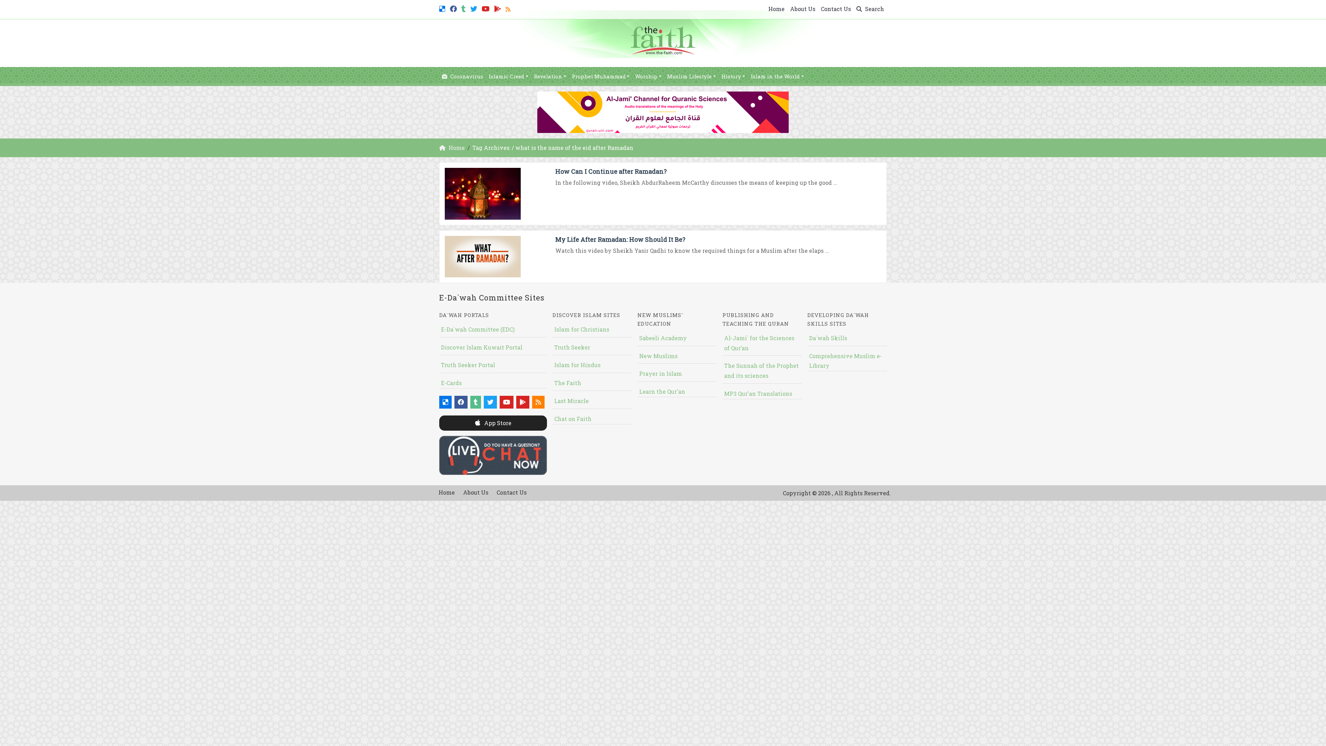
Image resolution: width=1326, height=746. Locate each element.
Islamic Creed (506, 76)
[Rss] (509, 8)
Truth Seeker (572, 347)
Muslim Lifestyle (689, 76)
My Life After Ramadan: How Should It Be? (620, 239)
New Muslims (658, 356)
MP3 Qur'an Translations (758, 393)
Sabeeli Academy (663, 338)
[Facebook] (454, 8)
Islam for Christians (581, 329)
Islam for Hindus (577, 365)
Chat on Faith (573, 418)
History (731, 76)
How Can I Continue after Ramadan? (611, 171)
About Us (802, 8)
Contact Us (836, 8)
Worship (646, 76)
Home (776, 8)
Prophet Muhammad (599, 76)
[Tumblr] (464, 8)
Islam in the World (775, 76)
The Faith (567, 382)
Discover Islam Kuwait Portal (481, 347)
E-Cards (451, 382)
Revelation (548, 76)
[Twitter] (474, 8)
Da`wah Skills (828, 338)
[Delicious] (443, 8)
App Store (497, 423)
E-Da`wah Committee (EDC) (478, 329)
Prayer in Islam (660, 373)
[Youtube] (486, 8)
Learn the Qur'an (662, 391)
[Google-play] (498, 8)
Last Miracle (571, 400)
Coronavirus (466, 76)
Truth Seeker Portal (468, 365)
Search (874, 8)
